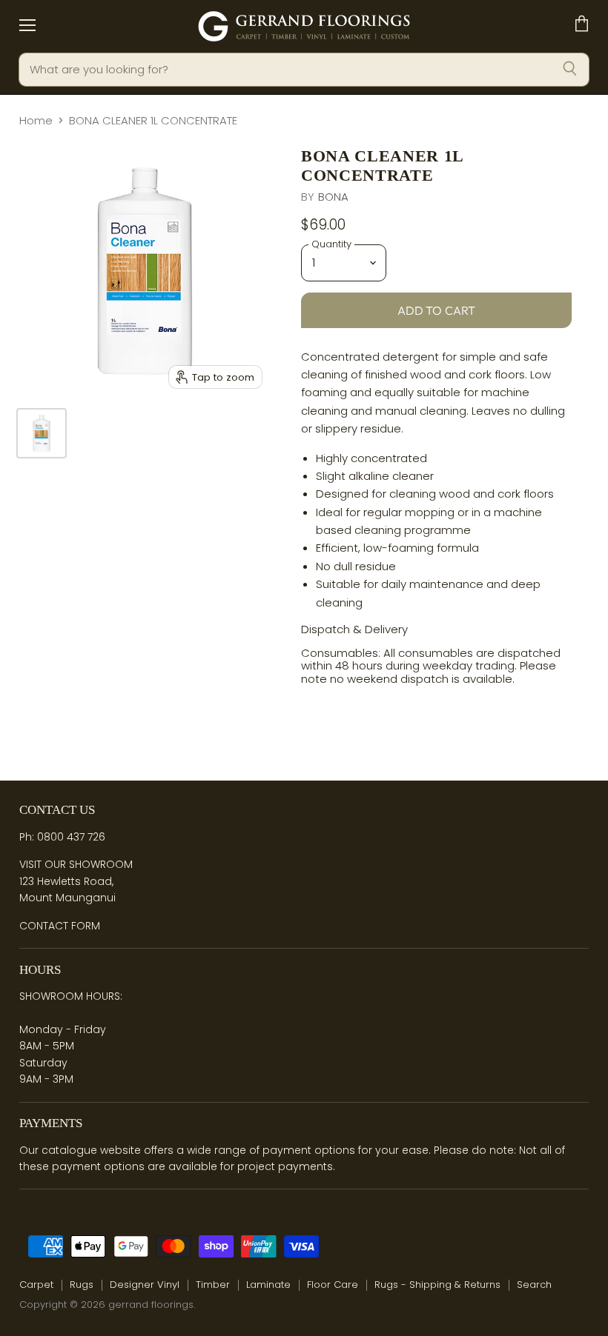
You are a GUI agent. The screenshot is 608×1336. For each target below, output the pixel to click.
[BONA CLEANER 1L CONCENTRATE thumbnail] (41, 433)
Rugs (81, 1284)
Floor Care (332, 1284)
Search (534, 1284)
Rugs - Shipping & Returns (437, 1284)
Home (36, 120)
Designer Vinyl (144, 1284)
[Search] (569, 70)
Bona (333, 196)
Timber (213, 1284)
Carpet (36, 1284)
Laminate (268, 1284)
